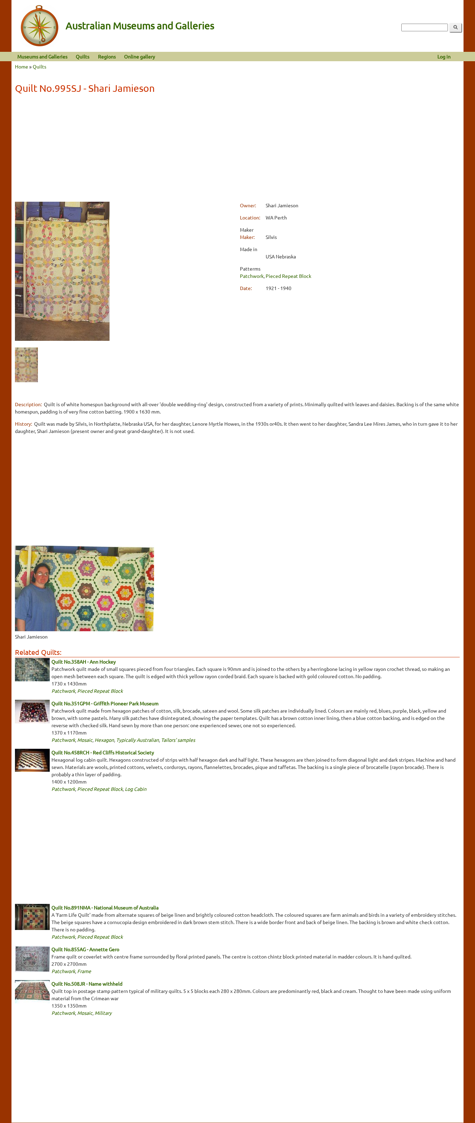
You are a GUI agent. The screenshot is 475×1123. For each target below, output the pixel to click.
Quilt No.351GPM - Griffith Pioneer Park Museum (105, 703)
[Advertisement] (237, 149)
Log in (444, 56)
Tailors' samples (178, 740)
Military (103, 1013)
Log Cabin (135, 789)
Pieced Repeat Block (288, 276)
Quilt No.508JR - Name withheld (86, 983)
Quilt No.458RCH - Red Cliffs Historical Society (102, 752)
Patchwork (252, 276)
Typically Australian (137, 740)
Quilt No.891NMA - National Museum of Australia (105, 907)
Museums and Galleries (42, 56)
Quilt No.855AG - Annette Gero (85, 949)
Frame (84, 971)
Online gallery (139, 56)
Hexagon (104, 740)
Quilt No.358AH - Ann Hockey (83, 661)
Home (21, 66)
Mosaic (84, 740)
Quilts (82, 56)
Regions (107, 56)
